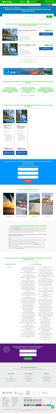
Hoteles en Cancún (6, 399)
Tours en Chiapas (5, 404)
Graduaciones (14, 402)
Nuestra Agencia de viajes (8, 409)
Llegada (27, 14)
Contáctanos (15, 409)
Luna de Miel (14, 403)
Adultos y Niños (41, 14)
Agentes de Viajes (39, 409)
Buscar (49, 16)
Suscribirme (28, 358)
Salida (33, 14)
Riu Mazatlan (28, 377)
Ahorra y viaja (30, 410)
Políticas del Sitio (20, 409)
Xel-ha (11, 377)
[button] (22, 5)
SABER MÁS (28, 181)
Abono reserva (49, 409)
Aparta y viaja (25, 410)
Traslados (13, 406)
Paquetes (13, 404)
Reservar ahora (46, 33)
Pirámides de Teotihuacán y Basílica (11, 378)
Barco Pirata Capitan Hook (11, 381)
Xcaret (11, 376)
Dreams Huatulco (46, 376)
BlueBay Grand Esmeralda (46, 377)
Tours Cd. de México (6, 402)
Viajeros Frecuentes (15, 399)
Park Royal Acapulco (46, 378)
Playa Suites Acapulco (46, 381)
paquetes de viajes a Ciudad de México (26, 232)
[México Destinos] (7, 1)
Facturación (34, 409)
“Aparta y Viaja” (37, 240)
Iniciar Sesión (41, 1)
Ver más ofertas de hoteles (28, 60)
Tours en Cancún (5, 403)
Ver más (27, 39)
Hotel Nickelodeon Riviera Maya (28, 378)
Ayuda (44, 409)
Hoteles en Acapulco (6, 406)
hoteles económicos (37, 239)
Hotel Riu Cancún (29, 379)
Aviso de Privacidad (28, 409)
